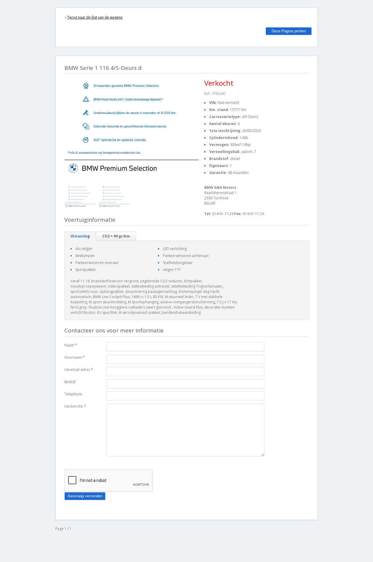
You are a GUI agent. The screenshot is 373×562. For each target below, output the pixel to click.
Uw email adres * (78, 369)
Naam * (70, 345)
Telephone (73, 394)
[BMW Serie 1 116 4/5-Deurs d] (79, 196)
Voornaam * (74, 357)
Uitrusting (80, 236)
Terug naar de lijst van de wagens (94, 17)
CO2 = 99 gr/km (116, 236)
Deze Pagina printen (289, 31)
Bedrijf (69, 381)
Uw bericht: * (75, 406)
